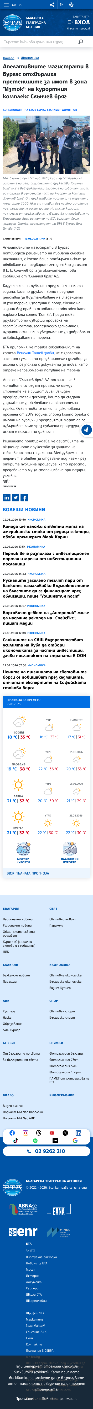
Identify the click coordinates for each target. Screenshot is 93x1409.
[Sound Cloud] (56, 1141)
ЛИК (6, 1001)
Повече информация (60, 1398)
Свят (53, 909)
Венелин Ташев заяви (35, 352)
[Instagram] (26, 1133)
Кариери (32, 1288)
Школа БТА (34, 1295)
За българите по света (20, 1060)
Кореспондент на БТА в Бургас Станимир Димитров (40, 110)
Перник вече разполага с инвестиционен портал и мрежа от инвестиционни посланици (46, 559)
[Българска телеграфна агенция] (12, 1187)
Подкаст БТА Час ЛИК (19, 1118)
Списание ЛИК (36, 1332)
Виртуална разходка (41, 1257)
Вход (82, 22)
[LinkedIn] (79, 1133)
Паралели (56, 926)
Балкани (10, 965)
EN (62, 4)
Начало (8, 58)
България (11, 909)
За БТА (30, 1251)
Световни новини (62, 919)
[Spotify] (36, 1141)
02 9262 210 (50, 1151)
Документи (34, 1282)
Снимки (56, 1043)
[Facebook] (13, 1133)
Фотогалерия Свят (63, 1060)
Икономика (30, 58)
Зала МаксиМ (35, 1326)
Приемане (24, 1398)
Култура (9, 1011)
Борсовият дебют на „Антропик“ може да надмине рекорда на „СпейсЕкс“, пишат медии (46, 618)
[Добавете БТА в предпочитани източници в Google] (76, 1141)
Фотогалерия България (66, 1054)
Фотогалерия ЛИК (63, 1066)
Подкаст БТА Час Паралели (23, 1112)
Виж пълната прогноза (28, 873)
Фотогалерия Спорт (65, 1072)
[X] (66, 1133)
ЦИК (6, 952)
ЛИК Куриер (11, 1030)
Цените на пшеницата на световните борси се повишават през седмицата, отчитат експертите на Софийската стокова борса (45, 679)
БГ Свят (9, 1043)
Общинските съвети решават (19, 934)
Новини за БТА (36, 1263)
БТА (29, 1244)
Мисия (30, 1270)
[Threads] (40, 1133)
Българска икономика (65, 982)
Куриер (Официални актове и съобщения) (19, 944)
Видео (8, 1095)
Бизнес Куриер (60, 988)
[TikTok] (16, 1141)
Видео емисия (13, 1106)
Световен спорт (62, 1011)
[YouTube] (53, 1133)
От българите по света (21, 1054)
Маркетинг (34, 1319)
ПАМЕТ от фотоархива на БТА (69, 1080)
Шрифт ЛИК (35, 1313)
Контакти (34, 1344)
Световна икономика (65, 975)
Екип (29, 1338)
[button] (52, 4)
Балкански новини (16, 975)
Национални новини (18, 919)
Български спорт (62, 1018)
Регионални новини (17, 926)
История (32, 1276)
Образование (12, 1024)
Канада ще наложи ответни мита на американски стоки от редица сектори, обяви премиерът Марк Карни (46, 532)
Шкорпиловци (36, 1301)
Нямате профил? (78, 28)
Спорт (54, 1001)
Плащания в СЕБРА (39, 1351)
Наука (7, 1018)
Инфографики (62, 1095)
